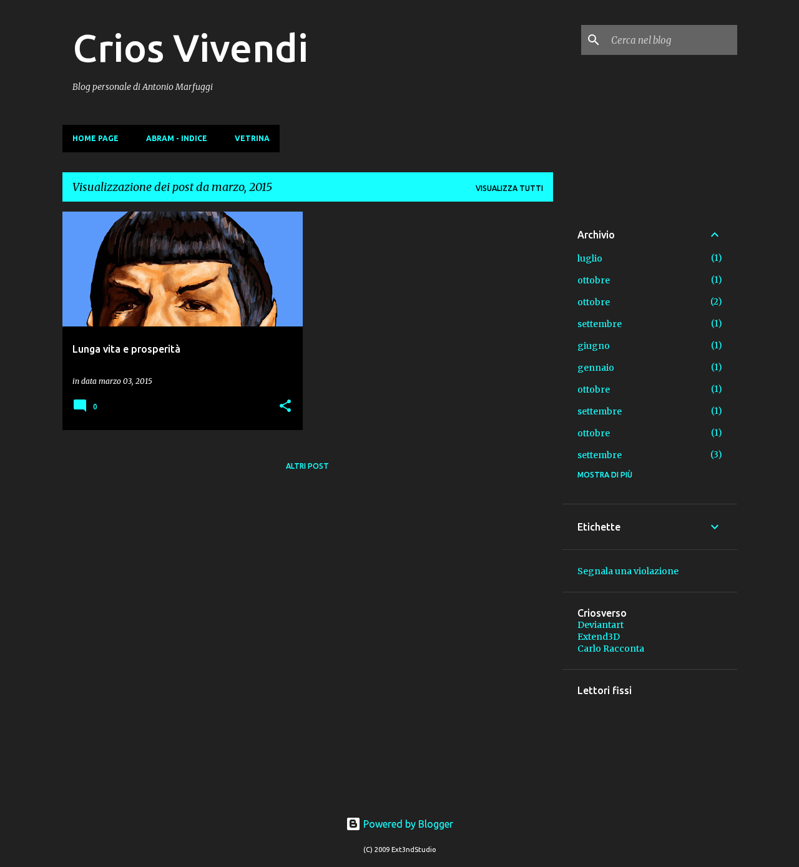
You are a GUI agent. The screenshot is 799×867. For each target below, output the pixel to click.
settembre (599, 324)
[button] (285, 406)
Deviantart (600, 624)
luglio (589, 258)
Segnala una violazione (628, 571)
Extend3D (598, 636)
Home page (95, 138)
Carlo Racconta (610, 648)
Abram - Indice (176, 138)
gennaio (595, 367)
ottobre (593, 280)
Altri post (307, 466)
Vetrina (252, 138)
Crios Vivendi (190, 47)
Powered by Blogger (407, 824)
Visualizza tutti (509, 188)
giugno (593, 345)
